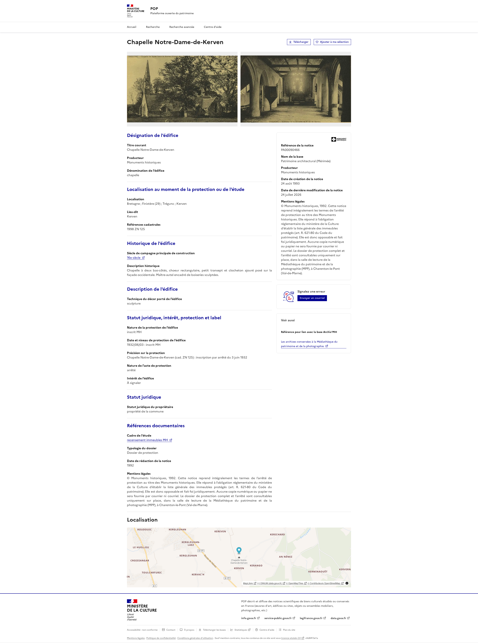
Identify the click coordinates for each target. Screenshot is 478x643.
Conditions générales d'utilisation (195, 638)
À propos (189, 630)
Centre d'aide (212, 27)
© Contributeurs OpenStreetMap (324, 583)
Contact (170, 630)
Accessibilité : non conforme (142, 630)
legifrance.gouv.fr (311, 618)
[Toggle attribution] (347, 583)
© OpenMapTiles (294, 583)
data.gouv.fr (338, 618)
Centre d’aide (267, 630)
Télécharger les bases (214, 630)
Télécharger (300, 42)
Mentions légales (136, 638)
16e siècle (133, 257)
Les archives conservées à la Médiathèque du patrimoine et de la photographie (309, 344)
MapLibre (248, 583)
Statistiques (241, 630)
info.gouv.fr (248, 618)
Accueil (131, 27)
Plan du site (289, 630)
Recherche (153, 27)
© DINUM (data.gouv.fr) (270, 583)
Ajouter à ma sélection (334, 42)
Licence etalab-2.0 (291, 638)
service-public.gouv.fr (278, 618)
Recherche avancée (181, 27)
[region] (239, 557)
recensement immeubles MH (147, 440)
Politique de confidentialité (161, 638)
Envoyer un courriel (312, 298)
